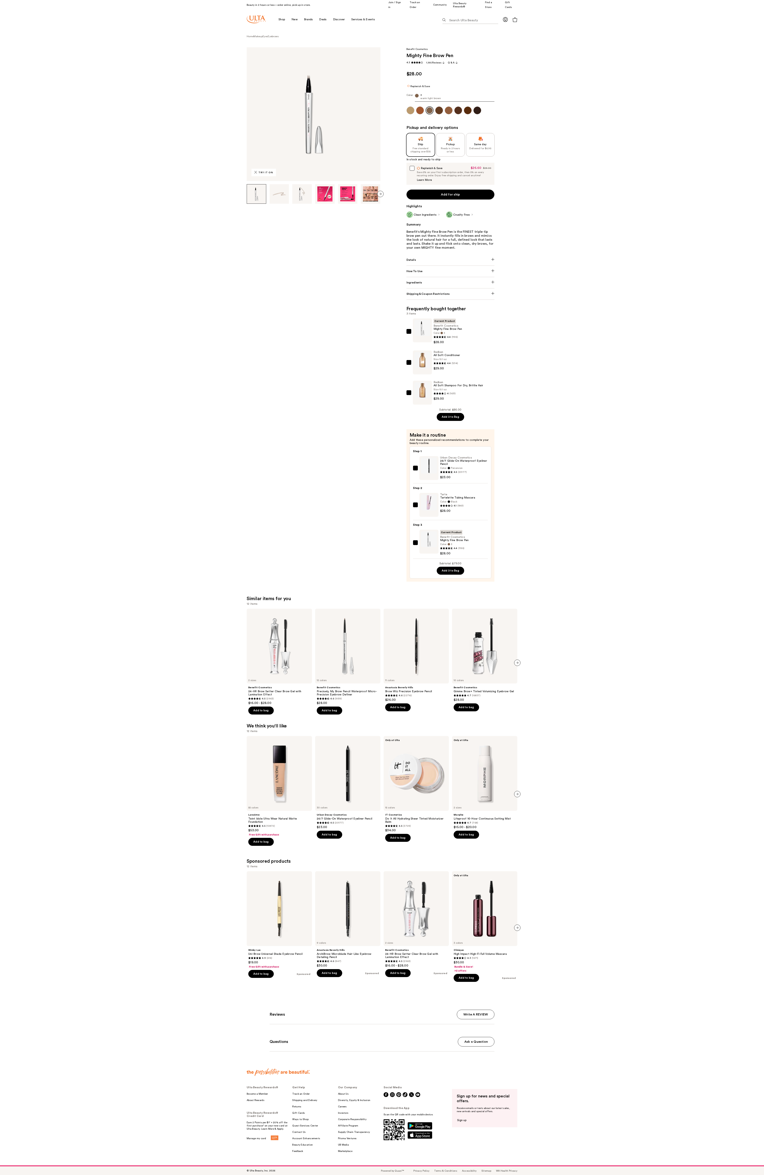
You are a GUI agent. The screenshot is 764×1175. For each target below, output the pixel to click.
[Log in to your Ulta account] (505, 19)
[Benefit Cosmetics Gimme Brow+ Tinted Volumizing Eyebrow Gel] (484, 655)
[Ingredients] (450, 282)
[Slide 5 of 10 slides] (348, 194)
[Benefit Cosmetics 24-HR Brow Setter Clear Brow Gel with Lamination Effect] (279, 657)
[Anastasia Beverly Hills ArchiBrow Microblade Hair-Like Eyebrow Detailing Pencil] (347, 919)
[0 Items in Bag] (515, 19)
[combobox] (450, 97)
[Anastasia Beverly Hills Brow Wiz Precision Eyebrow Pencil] (416, 655)
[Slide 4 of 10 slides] (325, 194)
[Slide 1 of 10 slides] (256, 194)
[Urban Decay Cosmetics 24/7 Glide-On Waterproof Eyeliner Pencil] (347, 782)
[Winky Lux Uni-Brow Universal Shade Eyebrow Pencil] (279, 919)
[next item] (380, 194)
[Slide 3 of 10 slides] (302, 194)
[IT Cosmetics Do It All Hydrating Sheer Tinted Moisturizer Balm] (416, 784)
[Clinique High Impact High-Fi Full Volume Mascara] (484, 921)
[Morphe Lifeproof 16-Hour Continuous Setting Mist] (484, 782)
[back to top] (752, 1163)
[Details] (450, 260)
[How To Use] (450, 271)
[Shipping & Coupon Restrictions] (450, 294)
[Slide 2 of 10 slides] (279, 194)
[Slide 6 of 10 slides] (370, 194)
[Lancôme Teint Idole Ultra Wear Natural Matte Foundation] (279, 786)
